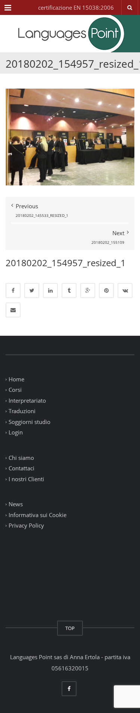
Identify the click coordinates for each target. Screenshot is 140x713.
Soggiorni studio (29, 421)
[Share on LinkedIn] (50, 290)
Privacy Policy (26, 525)
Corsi (15, 390)
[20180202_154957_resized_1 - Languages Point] (70, 33)
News (16, 504)
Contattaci (21, 468)
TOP (70, 628)
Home (16, 379)
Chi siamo (21, 457)
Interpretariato (27, 400)
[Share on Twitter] (31, 290)
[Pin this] (106, 290)
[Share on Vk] (125, 290)
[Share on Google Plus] (87, 290)
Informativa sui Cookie (37, 515)
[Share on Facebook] (13, 290)
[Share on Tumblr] (69, 290)
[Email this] (13, 309)
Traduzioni (22, 411)
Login (16, 432)
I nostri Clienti (26, 479)
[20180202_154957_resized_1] (70, 136)
